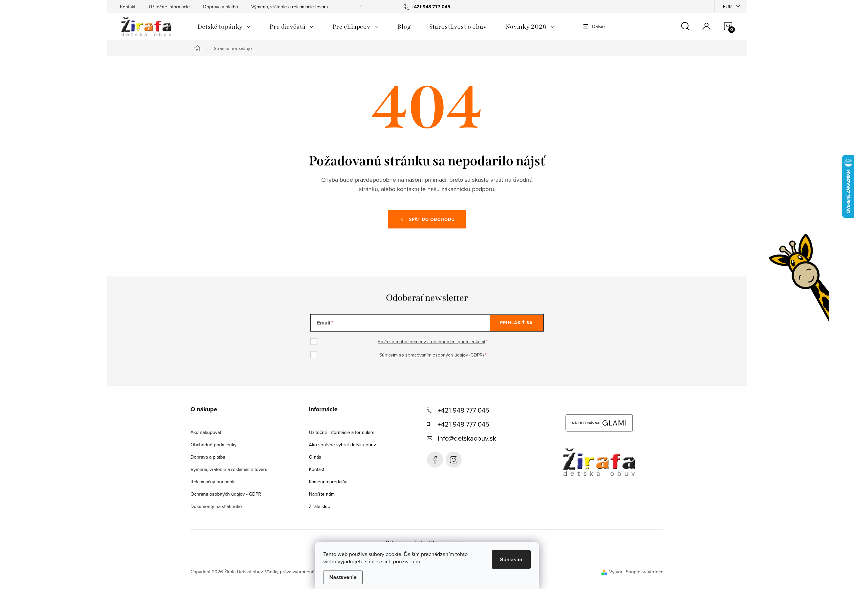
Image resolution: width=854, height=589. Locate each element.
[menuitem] (224, 26)
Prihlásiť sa (516, 323)
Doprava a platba (220, 6)
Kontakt (127, 6)
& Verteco (653, 571)
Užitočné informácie (169, 6)
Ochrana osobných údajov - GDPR (225, 494)
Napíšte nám (322, 494)
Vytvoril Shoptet (625, 571)
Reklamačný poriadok (212, 482)
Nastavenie (343, 577)
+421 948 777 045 (463, 410)
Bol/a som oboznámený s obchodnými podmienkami (431, 341)
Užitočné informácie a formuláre (342, 432)
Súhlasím (511, 559)
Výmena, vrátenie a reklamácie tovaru (289, 6)
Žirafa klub (319, 506)
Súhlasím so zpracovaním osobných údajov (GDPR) (431, 355)
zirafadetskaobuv (454, 460)
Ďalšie (598, 26)
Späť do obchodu (432, 219)
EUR (727, 6)
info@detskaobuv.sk (467, 438)
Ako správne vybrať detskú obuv (342, 445)
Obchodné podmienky (213, 445)
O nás (315, 457)
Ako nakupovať (205, 432)
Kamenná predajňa (328, 482)
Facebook (435, 460)
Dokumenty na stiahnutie (216, 506)
